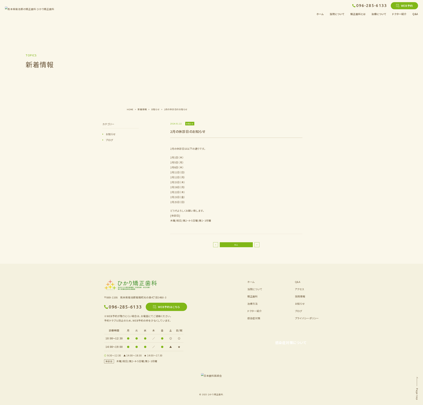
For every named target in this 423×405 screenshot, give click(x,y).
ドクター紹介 (399, 14)
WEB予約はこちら (169, 307)
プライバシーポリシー (307, 318)
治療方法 (252, 303)
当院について (254, 289)
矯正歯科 (252, 296)
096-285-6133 (371, 5)
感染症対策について (291, 342)
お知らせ (110, 134)
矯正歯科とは (358, 14)
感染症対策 (253, 318)
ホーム (320, 14)
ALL (236, 244)
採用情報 (300, 296)
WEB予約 (407, 6)
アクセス (299, 289)
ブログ (109, 140)
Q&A (415, 14)
